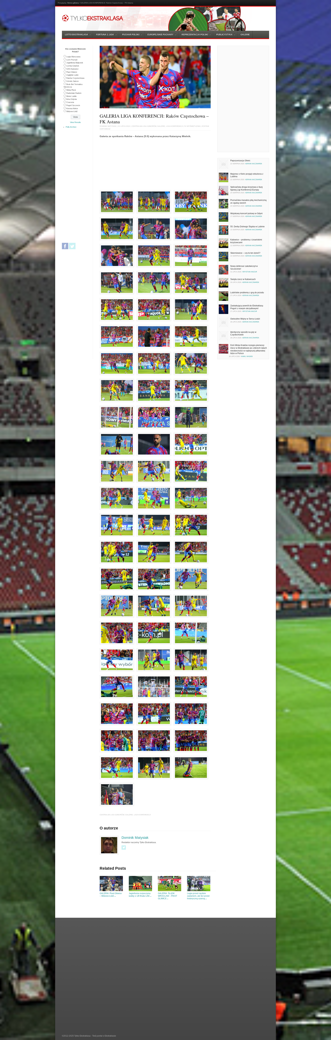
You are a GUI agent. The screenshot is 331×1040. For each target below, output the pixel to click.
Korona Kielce (72, 108)
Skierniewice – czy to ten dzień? (245, 253)
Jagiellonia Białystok (74, 63)
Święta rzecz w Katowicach (243, 279)
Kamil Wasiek (247, 356)
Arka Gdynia (71, 99)
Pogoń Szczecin (73, 105)
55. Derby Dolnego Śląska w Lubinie (247, 226)
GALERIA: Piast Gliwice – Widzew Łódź (111, 894)
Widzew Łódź (72, 111)
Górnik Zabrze (72, 81)
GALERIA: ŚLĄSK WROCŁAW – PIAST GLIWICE (167, 896)
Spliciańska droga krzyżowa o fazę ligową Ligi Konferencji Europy (246, 188)
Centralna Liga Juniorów (144, 126)
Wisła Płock (71, 90)
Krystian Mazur (250, 272)
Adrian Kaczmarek (253, 164)
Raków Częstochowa (75, 78)
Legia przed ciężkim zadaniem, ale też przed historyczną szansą (198, 896)
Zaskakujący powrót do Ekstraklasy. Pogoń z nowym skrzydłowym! (246, 307)
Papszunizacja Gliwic (240, 160)
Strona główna (73, 3)
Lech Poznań (71, 60)
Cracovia (70, 102)
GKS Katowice (72, 69)
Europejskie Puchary (160, 34)
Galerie (245, 34)
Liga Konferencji (174, 126)
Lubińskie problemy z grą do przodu (247, 292)
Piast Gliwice (71, 72)
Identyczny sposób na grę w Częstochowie (243, 333)
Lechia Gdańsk (72, 66)
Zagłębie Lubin (72, 75)
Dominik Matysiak (108, 126)
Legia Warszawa (73, 57)
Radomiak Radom (73, 93)
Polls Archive (71, 127)
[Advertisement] (129, 165)
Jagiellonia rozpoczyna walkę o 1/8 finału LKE (140, 894)
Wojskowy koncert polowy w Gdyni (246, 213)
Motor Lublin (71, 96)
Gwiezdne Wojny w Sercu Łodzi (245, 319)
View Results (75, 122)
